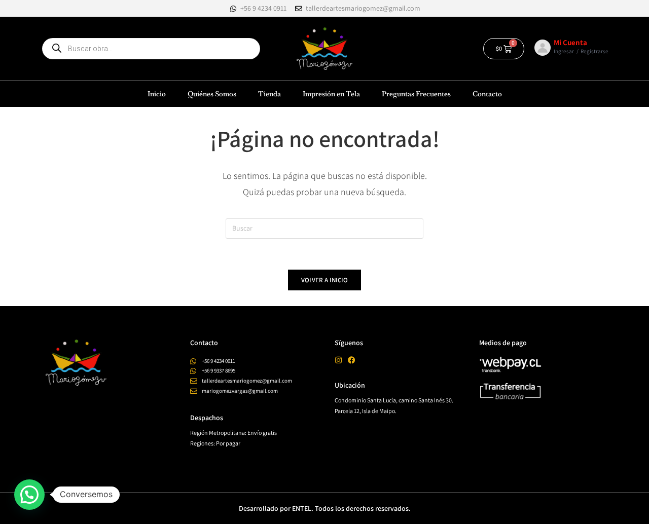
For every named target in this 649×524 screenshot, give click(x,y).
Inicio (157, 93)
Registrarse (594, 51)
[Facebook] (351, 360)
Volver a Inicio (324, 280)
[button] (29, 494)
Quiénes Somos (212, 93)
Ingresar (564, 51)
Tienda (269, 93)
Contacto (487, 93)
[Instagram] (338, 360)
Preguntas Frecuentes (416, 93)
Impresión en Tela (331, 93)
